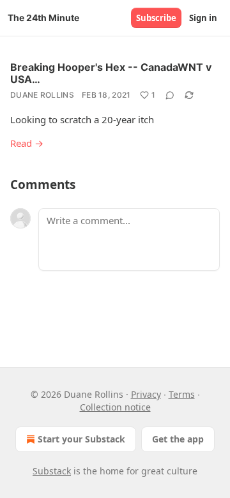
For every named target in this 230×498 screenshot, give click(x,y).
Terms (182, 394)
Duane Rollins (42, 95)
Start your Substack (81, 439)
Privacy (146, 394)
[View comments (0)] (170, 95)
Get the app (178, 439)
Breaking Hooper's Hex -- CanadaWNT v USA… (110, 73)
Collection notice (115, 407)
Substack (52, 471)
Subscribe (156, 18)
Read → (26, 143)
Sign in (203, 18)
